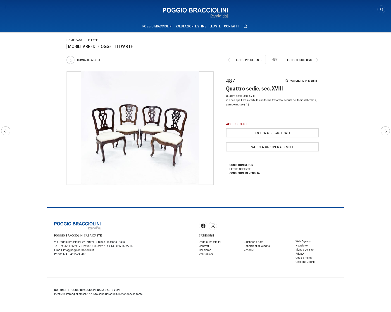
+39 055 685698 (68, 246)
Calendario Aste (253, 242)
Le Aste (215, 26)
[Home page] (195, 13)
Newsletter (302, 245)
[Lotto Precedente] (5, 130)
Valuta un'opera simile (272, 147)
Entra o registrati (272, 133)
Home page (75, 40)
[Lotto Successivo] (385, 130)
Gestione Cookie (305, 261)
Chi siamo (205, 250)
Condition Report (242, 165)
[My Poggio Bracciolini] (381, 9)
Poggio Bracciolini (157, 26)
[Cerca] (245, 26)
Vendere (249, 250)
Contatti (231, 26)
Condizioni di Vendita (257, 246)
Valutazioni (206, 254)
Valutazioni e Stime (191, 26)
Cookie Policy (304, 257)
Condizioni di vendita (244, 173)
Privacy (300, 253)
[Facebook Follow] (203, 226)
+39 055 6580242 (92, 246)
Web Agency (303, 241)
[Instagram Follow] (213, 226)
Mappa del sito (305, 249)
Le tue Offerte (239, 169)
